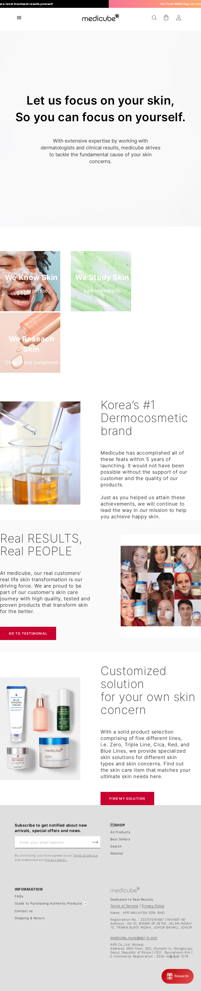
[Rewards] (178, 976)
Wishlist (116, 853)
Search (116, 846)
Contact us (24, 911)
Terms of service (85, 855)
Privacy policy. (56, 860)
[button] (154, 17)
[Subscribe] (94, 842)
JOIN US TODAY (163, 4)
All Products (120, 832)
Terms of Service (124, 906)
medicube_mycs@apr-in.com (133, 938)
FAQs (19, 896)
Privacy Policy (153, 906)
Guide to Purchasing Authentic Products (48, 903)
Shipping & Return (30, 918)
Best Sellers (120, 839)
